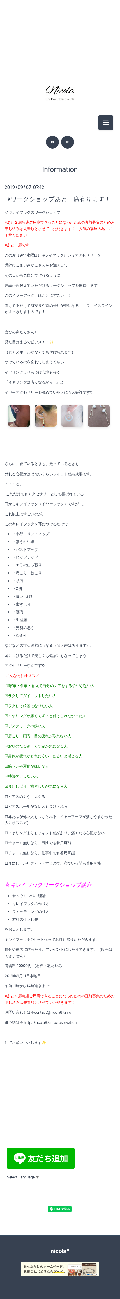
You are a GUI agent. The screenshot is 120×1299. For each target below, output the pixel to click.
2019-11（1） (60, 978)
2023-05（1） (60, 481)
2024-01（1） (59, 415)
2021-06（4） (60, 756)
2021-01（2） (60, 821)
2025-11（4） (60, 179)
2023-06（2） (60, 467)
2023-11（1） (60, 428)
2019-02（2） (59, 1083)
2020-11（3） (59, 834)
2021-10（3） (59, 703)
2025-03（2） (60, 258)
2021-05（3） (60, 769)
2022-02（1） (59, 651)
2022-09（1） (59, 559)
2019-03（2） (60, 1070)
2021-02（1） (60, 808)
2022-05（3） (60, 612)
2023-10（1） (59, 441)
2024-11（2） (60, 297)
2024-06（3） (60, 363)
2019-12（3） (60, 965)
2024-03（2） (60, 402)
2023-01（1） (59, 507)
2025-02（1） (59, 271)
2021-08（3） (60, 729)
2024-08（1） (60, 336)
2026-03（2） (60, 64)
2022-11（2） (60, 533)
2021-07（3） (60, 743)
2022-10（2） (59, 546)
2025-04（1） (60, 245)
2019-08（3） (60, 1018)
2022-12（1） (60, 520)
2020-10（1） (59, 847)
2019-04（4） (60, 1057)
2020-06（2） (60, 900)
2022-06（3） (60, 598)
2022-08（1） (59, 572)
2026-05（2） (60, 51)
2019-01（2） (60, 1096)
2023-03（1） (60, 494)
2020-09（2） (60, 861)
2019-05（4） (60, 1044)
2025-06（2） (60, 232)
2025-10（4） (60, 192)
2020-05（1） (60, 913)
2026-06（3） (60, 38)
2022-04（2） (60, 625)
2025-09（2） (60, 205)
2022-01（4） (60, 664)
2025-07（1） (59, 218)
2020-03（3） (60, 926)
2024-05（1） (60, 376)
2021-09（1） (60, 716)
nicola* (59, 1250)
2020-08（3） (60, 874)
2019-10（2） (60, 992)
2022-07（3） (60, 585)
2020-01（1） (59, 952)
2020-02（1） (60, 939)
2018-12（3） (60, 1109)
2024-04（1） (60, 389)
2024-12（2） (59, 284)
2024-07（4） (60, 349)
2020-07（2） (60, 887)
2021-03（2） (60, 795)
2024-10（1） (59, 310)
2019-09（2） (59, 1005)
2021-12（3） (60, 677)
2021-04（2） (60, 782)
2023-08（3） (60, 454)
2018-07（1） (60, 1123)
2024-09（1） (60, 323)
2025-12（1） (60, 166)
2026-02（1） (59, 153)
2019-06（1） (60, 1031)
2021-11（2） (60, 690)
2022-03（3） (60, 638)
